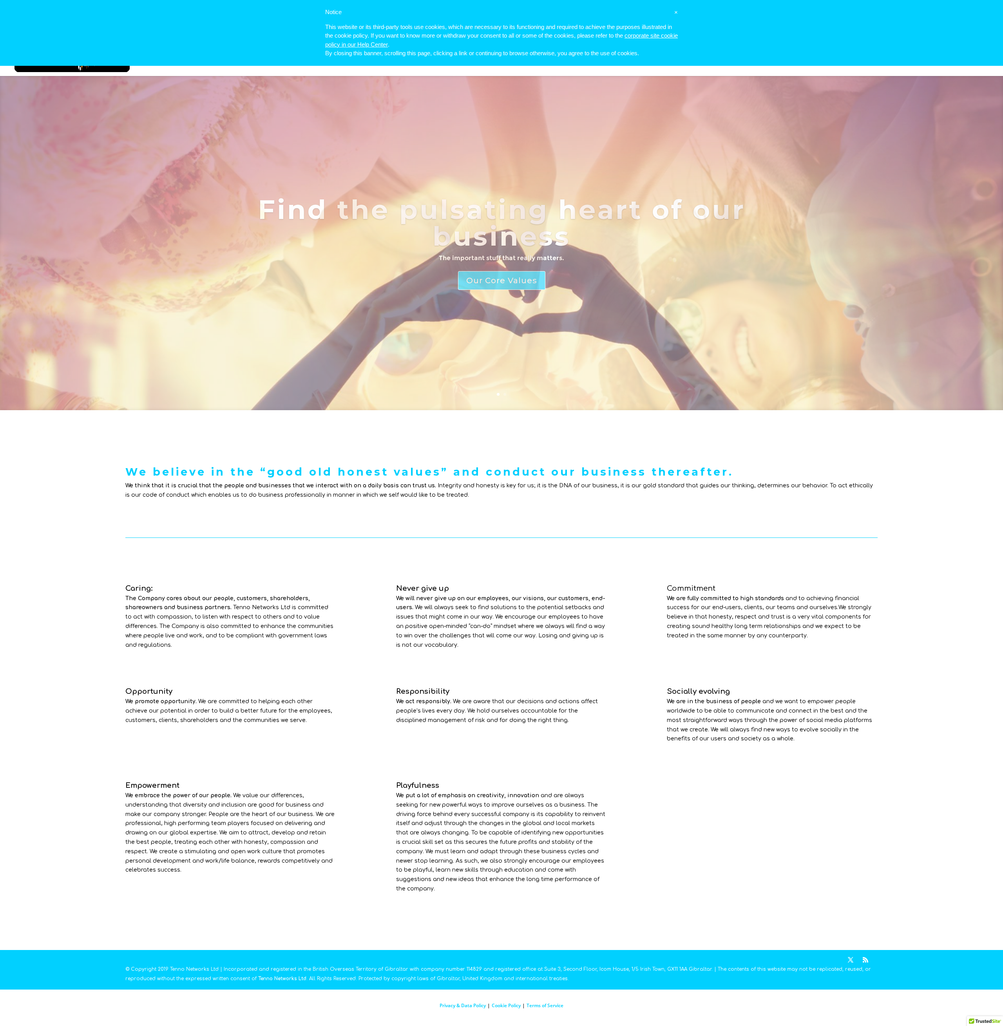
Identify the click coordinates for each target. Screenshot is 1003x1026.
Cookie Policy (506, 1005)
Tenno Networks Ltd (282, 978)
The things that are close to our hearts (501, 222)
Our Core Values (501, 267)
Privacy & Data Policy (463, 1005)
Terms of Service (545, 1005)
